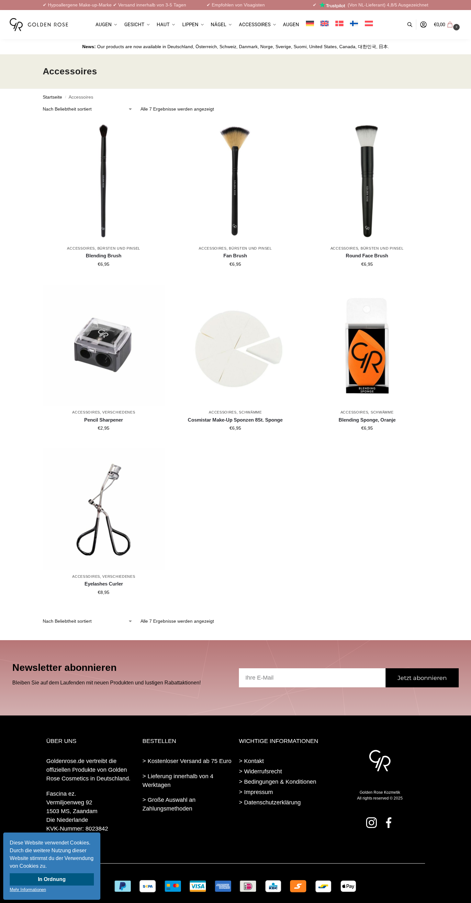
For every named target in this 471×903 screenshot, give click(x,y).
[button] (447, 24)
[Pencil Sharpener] (104, 345)
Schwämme (250, 412)
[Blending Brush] (104, 181)
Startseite (52, 97)
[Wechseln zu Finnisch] (354, 24)
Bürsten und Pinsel (118, 248)
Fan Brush (235, 255)
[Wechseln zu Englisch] (324, 24)
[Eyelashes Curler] (104, 509)
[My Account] (423, 25)
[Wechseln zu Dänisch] (339, 24)
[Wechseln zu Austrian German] (369, 24)
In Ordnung (52, 879)
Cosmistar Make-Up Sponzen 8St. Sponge (235, 420)
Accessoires (81, 248)
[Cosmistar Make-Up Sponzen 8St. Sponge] (235, 345)
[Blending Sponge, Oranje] (367, 345)
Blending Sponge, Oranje (367, 420)
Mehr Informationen (28, 889)
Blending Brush (103, 255)
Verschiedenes (118, 412)
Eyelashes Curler (103, 583)
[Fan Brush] (235, 181)
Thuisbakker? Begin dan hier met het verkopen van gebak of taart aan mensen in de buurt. (185, 832)
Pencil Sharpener (103, 420)
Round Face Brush (367, 255)
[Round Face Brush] (367, 181)
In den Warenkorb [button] (103, 278)
